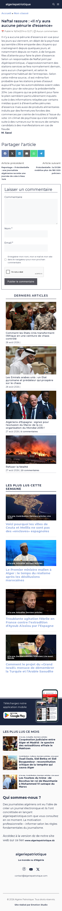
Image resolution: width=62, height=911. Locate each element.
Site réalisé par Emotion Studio (31, 904)
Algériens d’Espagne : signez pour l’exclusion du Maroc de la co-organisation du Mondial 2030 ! (27, 425)
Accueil (6, 13)
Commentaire (13, 197)
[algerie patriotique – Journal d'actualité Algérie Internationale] (18, 4)
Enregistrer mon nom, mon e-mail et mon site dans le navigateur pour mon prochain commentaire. (30, 259)
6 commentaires (29, 431)
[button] (53, 4)
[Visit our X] (38, 869)
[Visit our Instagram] (31, 869)
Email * (8, 242)
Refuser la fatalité (17, 466)
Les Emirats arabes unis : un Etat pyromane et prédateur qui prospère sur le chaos (29, 380)
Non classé (21, 13)
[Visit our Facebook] (24, 869)
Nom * (8, 228)
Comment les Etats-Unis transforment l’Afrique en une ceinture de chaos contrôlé (30, 335)
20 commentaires (30, 470)
